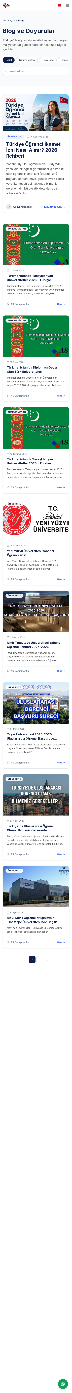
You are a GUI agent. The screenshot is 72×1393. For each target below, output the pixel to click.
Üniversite (48, 60)
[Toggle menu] (67, 5)
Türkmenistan (27, 60)
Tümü (8, 59)
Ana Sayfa (9, 20)
